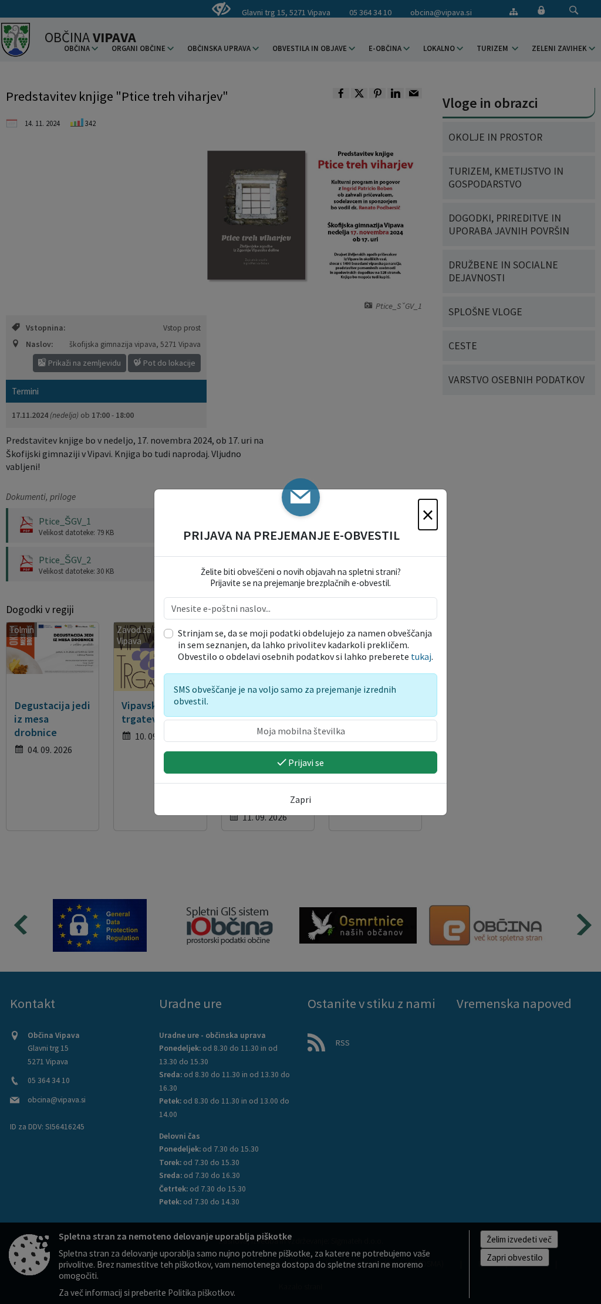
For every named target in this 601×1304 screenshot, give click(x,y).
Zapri (300, 799)
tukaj (421, 656)
